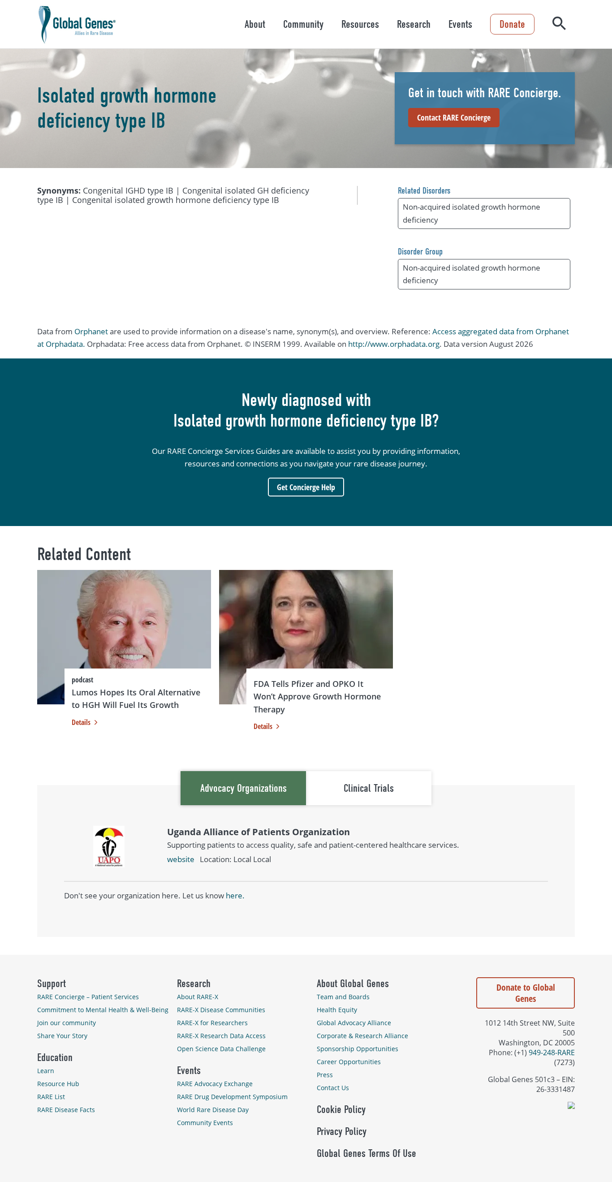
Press (325, 1074)
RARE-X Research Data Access (221, 1035)
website (180, 859)
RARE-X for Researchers (212, 1022)
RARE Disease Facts (66, 1109)
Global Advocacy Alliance (354, 1022)
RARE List (51, 1096)
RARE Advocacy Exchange (215, 1083)
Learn (45, 1070)
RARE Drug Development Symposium (232, 1096)
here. (235, 895)
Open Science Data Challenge (221, 1048)
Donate (512, 24)
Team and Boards (343, 996)
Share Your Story (62, 1035)
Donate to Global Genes (525, 993)
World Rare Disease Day (213, 1109)
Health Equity (337, 1009)
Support (51, 983)
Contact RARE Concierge (454, 117)
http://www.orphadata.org (394, 344)
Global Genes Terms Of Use (366, 1153)
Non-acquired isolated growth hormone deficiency (471, 213)
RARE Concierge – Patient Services (88, 996)
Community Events (205, 1122)
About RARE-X (197, 996)
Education (55, 1057)
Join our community (66, 1022)
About (255, 24)
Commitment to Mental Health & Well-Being (102, 1009)
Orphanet (91, 331)
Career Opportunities (349, 1061)
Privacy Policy (341, 1131)
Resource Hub (58, 1083)
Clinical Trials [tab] (369, 788)
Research (414, 24)
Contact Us (333, 1087)
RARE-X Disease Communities (221, 1009)
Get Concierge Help (306, 487)
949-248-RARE (552, 1052)
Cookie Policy (341, 1109)
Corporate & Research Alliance (362, 1035)
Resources (360, 24)
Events (460, 24)
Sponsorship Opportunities (357, 1048)
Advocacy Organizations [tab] (243, 788)
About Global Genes (353, 983)
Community (303, 24)
